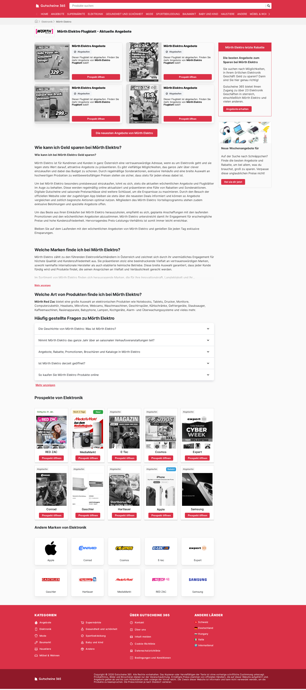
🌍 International (203, 645)
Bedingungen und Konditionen (153, 657)
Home (44, 13)
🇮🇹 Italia (199, 639)
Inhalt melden (143, 636)
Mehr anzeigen (43, 285)
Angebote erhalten (237, 108)
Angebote (57, 13)
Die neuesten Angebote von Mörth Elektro (124, 133)
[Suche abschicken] (268, 6)
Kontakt (139, 622)
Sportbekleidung (168, 13)
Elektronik (95, 13)
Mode (149, 13)
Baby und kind (208, 13)
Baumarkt (189, 13)
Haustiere (227, 13)
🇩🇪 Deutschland (203, 628)
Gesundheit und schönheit (124, 13)
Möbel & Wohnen (261, 13)
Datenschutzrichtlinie (147, 650)
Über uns (140, 629)
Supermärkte (76, 13)
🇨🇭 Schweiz (201, 622)
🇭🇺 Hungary (201, 633)
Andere (242, 13)
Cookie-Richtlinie (145, 643)
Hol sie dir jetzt (233, 181)
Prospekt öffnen (96, 77)
